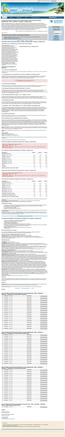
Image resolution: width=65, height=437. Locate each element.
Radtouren (3, 248)
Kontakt (22, 40)
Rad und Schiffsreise (26, 120)
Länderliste (56, 38)
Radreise (9, 43)
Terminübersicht (56, 37)
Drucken (30, 40)
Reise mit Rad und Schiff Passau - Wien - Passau (20, 275)
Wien (15, 53)
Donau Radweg (35, 76)
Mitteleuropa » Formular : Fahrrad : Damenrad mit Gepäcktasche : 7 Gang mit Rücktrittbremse (24, 36)
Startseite (4, 15)
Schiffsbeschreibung (6, 139)
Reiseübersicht (9, 15)
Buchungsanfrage (44, 296)
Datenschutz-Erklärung (14, 425)
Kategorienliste (56, 39)
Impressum (7, 425)
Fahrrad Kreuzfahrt (13, 85)
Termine (18, 40)
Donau (13, 45)
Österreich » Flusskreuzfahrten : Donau (14, 38)
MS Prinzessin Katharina (21, 139)
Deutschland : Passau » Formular (13, 37)
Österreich (20, 76)
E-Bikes (5, 207)
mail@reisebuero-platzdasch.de (9, 418)
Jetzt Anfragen (17, 288)
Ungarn (27, 96)
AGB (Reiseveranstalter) (26, 288)
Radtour (28, 76)
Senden (26, 40)
